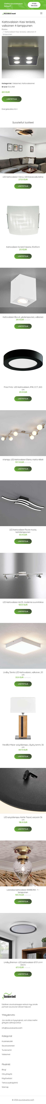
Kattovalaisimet (28, 83)
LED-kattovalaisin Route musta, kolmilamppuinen (23, 531)
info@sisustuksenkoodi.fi (12, 1028)
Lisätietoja (12, 99)
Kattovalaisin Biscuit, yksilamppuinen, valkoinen (23, 317)
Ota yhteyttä (7, 1074)
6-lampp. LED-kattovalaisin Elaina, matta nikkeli (23, 459)
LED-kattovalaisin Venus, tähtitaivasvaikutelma (23, 177)
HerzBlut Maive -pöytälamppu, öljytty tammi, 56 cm (23, 746)
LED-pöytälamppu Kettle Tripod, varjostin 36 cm (23, 818)
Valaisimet (16, 83)
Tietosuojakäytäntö (10, 1083)
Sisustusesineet (8, 1046)
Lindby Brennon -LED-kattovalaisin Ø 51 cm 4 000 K (23, 963)
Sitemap (5, 1087)
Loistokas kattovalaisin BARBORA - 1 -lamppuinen (23, 891)
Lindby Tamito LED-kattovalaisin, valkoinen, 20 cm (23, 673)
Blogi (4, 1070)
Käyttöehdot (7, 1078)
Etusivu (4, 29)
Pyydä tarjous (34, 5)
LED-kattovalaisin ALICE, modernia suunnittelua (23, 602)
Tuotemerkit (7, 1050)
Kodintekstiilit (7, 1041)
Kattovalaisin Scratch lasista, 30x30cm (23, 247)
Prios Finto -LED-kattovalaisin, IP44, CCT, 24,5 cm (23, 388)
